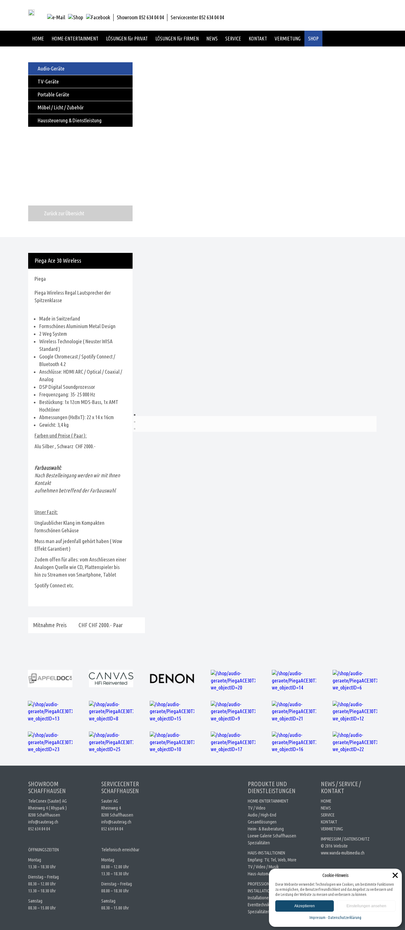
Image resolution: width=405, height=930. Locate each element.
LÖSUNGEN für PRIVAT (127, 38)
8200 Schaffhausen (44, 814)
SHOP (313, 38)
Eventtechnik (259, 904)
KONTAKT (258, 38)
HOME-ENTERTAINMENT (75, 38)
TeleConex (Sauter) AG (47, 801)
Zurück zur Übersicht (64, 213)
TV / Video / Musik (263, 866)
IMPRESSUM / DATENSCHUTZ (345, 838)
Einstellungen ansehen (366, 906)
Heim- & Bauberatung (266, 828)
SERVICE (233, 38)
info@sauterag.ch (43, 821)
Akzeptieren (304, 906)
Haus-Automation (262, 873)
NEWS (212, 38)
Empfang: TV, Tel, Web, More (272, 859)
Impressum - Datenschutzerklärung (335, 917)
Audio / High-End (262, 814)
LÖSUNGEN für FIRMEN (177, 38)
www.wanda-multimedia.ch (342, 852)
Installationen (259, 897)
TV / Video (256, 808)
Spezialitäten (259, 842)
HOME (38, 38)
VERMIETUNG (288, 38)
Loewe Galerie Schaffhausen (272, 835)
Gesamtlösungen (262, 821)
